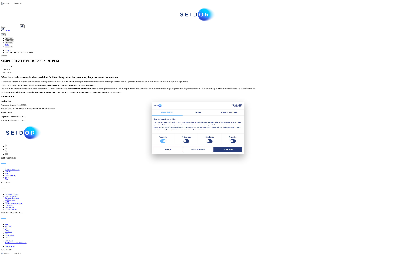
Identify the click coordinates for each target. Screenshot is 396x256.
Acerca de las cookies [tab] (229, 112)
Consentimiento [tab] (167, 112)
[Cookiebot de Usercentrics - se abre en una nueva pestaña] (233, 105)
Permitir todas (228, 149)
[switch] (186, 141)
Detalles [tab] (198, 112)
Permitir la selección (198, 149)
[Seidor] (24, 133)
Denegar (168, 149)
